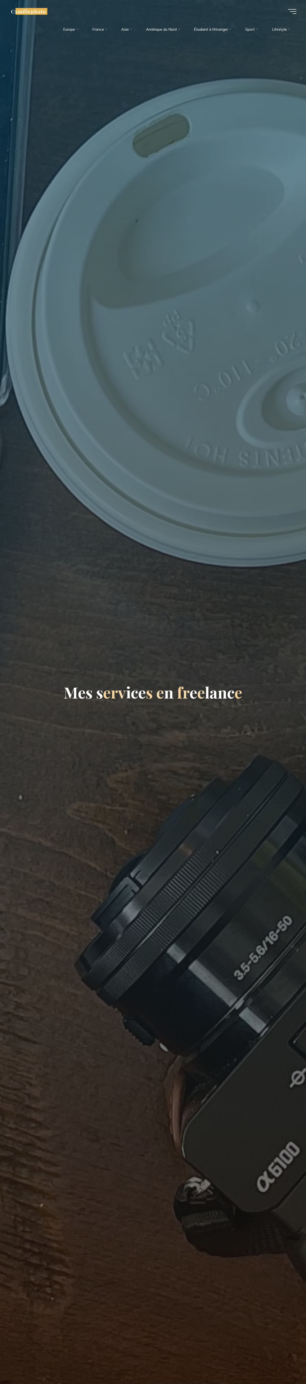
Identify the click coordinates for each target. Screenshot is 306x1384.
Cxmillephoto (28, 11)
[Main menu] (292, 11)
